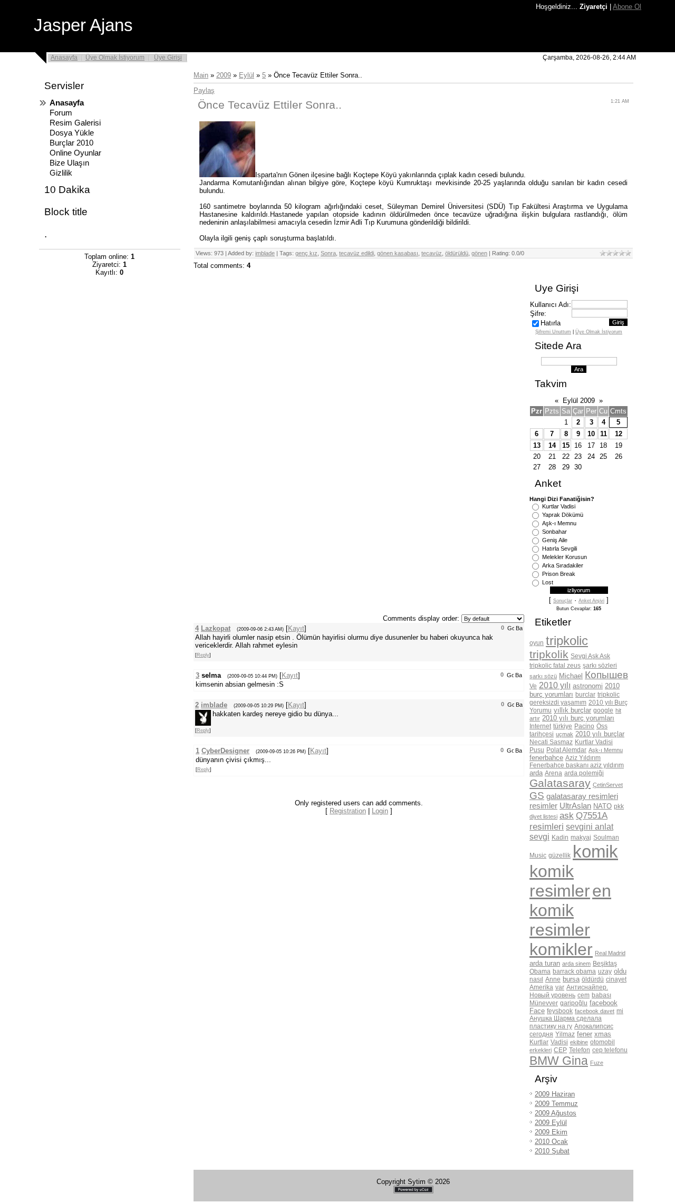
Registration (348, 811)
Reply (203, 655)
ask (567, 815)
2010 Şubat (552, 1151)
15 (566, 445)
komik (595, 851)
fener (584, 1034)
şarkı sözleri (600, 665)
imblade (265, 253)
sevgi (539, 836)
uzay (605, 971)
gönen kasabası (397, 253)
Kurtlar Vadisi (558, 506)
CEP (560, 1050)
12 (618, 434)
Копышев (606, 674)
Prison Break (558, 574)
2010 (612, 686)
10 (591, 434)
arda (536, 773)
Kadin (560, 837)
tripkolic (567, 640)
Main (201, 75)
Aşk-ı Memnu (559, 523)
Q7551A (592, 815)
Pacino (584, 726)
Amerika (541, 987)
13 (537, 445)
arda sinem (576, 963)
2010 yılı (555, 685)
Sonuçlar (562, 600)
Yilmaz (565, 1034)
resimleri (546, 826)
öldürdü (593, 979)
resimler (543, 806)
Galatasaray (560, 783)
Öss (602, 726)
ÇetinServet (608, 785)
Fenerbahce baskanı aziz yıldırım (576, 765)
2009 (223, 75)
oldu (620, 971)
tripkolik (548, 654)
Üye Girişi (168, 57)
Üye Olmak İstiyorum (114, 57)
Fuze (596, 1063)
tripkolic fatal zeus (555, 665)
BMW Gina (558, 1060)
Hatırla (551, 323)
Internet (540, 726)
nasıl (536, 979)
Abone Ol (627, 7)
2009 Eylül (551, 1123)
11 (603, 434)
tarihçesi (541, 734)
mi (619, 1011)
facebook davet (594, 1011)
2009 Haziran (555, 1094)
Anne (553, 979)
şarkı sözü (543, 676)
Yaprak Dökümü (562, 515)
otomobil (602, 1042)
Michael (571, 676)
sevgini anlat (589, 826)
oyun (536, 643)
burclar (585, 694)
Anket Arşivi (591, 600)
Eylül (246, 75)
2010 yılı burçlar (599, 734)
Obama (540, 971)
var (559, 987)
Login (380, 811)
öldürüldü (456, 253)
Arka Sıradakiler (562, 565)
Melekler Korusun (564, 557)
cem (583, 995)
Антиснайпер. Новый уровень (568, 991)
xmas (602, 1034)
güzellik (559, 855)
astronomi (588, 686)
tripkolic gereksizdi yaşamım (574, 698)
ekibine (579, 1042)
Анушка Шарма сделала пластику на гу (565, 1022)
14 (552, 445)
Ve (533, 686)
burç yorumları (551, 694)
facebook (604, 1003)
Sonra (328, 253)
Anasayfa (64, 57)
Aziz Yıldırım (583, 758)
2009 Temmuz (556, 1104)
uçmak (564, 734)
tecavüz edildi (356, 253)
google (603, 710)
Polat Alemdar (566, 750)
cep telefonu (610, 1050)
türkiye (562, 726)
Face (537, 1011)
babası (601, 995)
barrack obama (574, 971)
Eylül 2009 (579, 401)
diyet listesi (543, 816)
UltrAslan (575, 806)
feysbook (560, 1011)
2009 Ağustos (555, 1113)
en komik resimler (570, 910)
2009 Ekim (551, 1132)
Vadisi (559, 1042)
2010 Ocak (551, 1142)
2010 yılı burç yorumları (578, 718)
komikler (561, 949)
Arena (553, 773)
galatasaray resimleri (582, 796)
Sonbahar (554, 531)
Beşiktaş (605, 963)
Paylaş (204, 90)
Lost (547, 582)
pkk (619, 806)
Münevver (543, 1003)
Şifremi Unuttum (553, 331)
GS (536, 795)
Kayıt (296, 628)
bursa (571, 979)
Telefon (579, 1050)
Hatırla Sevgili (559, 548)
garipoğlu (573, 1003)
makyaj (581, 837)
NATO (602, 806)
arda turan (544, 963)
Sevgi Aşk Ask (590, 656)
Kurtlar (538, 1042)
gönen (479, 253)
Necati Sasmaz (551, 742)
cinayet (616, 979)
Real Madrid (610, 953)
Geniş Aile (554, 540)
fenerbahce (546, 758)
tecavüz (431, 253)
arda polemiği (584, 773)
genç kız (306, 253)
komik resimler (559, 881)
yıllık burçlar (572, 710)
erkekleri (540, 1050)
